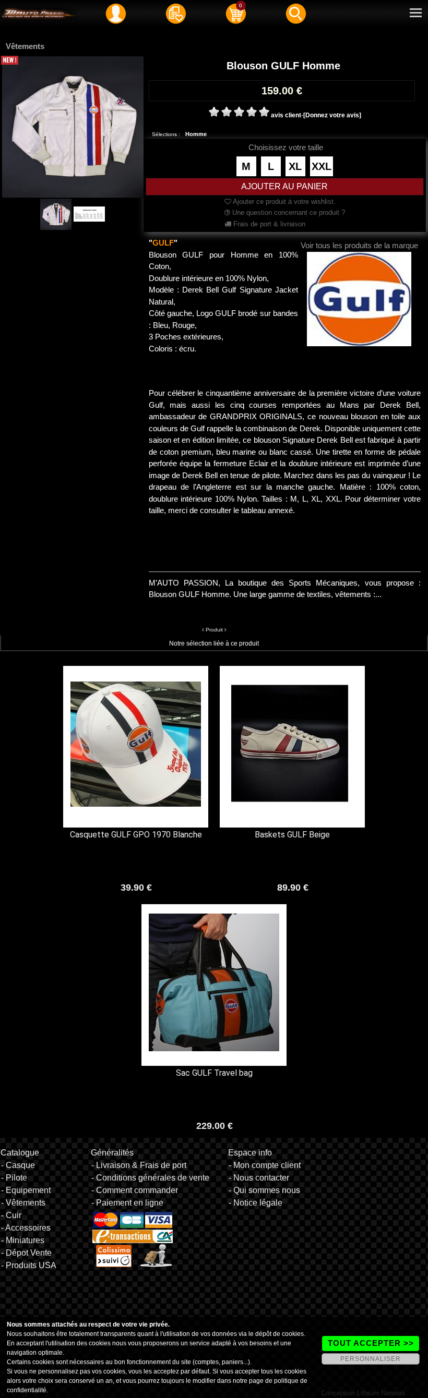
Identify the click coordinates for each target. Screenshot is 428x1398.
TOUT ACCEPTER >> (371, 1343)
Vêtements (25, 46)
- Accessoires (26, 1227)
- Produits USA (28, 1265)
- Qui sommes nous (264, 1190)
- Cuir (11, 1215)
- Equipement (26, 1190)
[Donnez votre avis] (332, 115)
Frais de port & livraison (268, 224)
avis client (286, 115)
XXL (321, 166)
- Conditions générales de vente (150, 1177)
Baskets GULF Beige (292, 835)
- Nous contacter (259, 1177)
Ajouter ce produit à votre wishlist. (283, 201)
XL (295, 166)
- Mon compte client (265, 1165)
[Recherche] (296, 13)
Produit (214, 630)
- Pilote (14, 1177)
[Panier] (235, 13)
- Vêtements (23, 1202)
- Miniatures (22, 1240)
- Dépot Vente (26, 1252)
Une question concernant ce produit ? (287, 212)
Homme (196, 134)
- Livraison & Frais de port (138, 1165)
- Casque (18, 1165)
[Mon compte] (115, 13)
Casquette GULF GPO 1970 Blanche (136, 835)
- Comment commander (134, 1190)
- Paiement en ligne (127, 1202)
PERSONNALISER (370, 1359)
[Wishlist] (175, 13)
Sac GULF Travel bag (214, 1073)
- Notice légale (255, 1202)
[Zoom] (73, 126)
